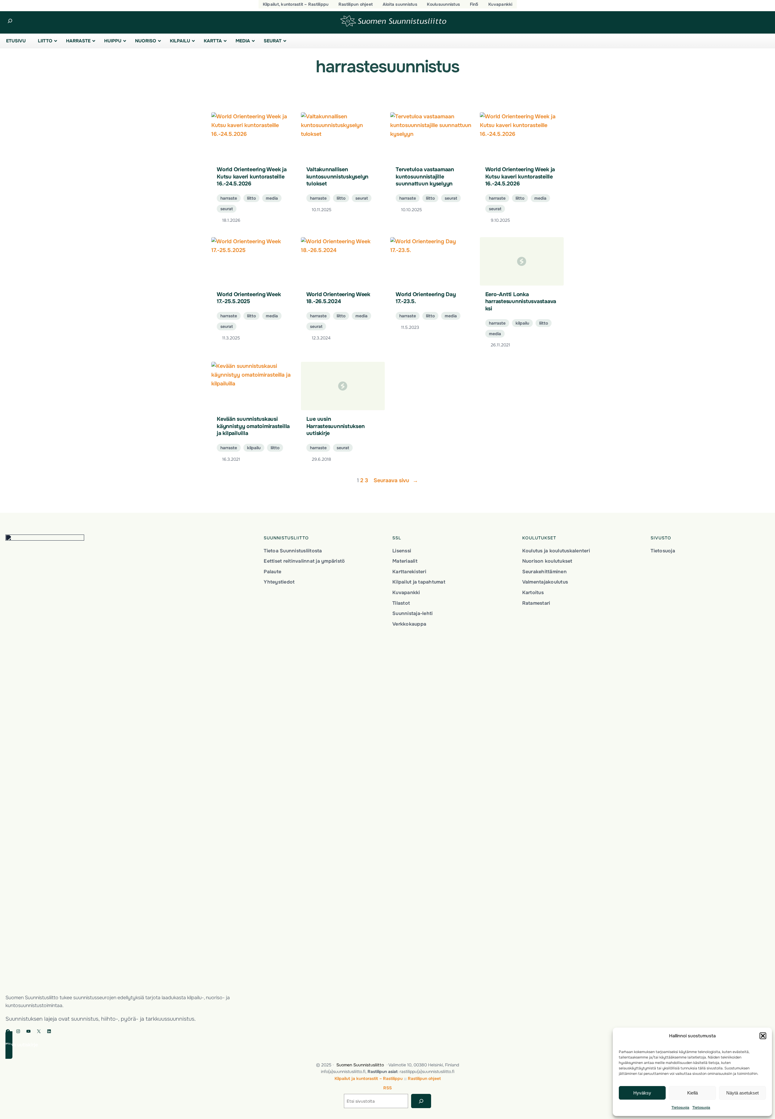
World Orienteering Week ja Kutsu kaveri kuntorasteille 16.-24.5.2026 (252, 176)
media (272, 198)
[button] (763, 1036)
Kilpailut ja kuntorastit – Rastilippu (369, 1078)
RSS (387, 1088)
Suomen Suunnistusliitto (360, 1065)
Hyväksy (642, 1092)
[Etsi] (421, 1101)
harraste (228, 198)
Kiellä (692, 1092)
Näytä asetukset (742, 1092)
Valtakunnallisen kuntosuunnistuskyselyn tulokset (337, 176)
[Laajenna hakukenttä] (10, 21)
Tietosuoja (680, 1107)
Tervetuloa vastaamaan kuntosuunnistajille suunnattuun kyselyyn (425, 176)
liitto (251, 198)
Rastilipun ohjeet (424, 1078)
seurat (226, 208)
